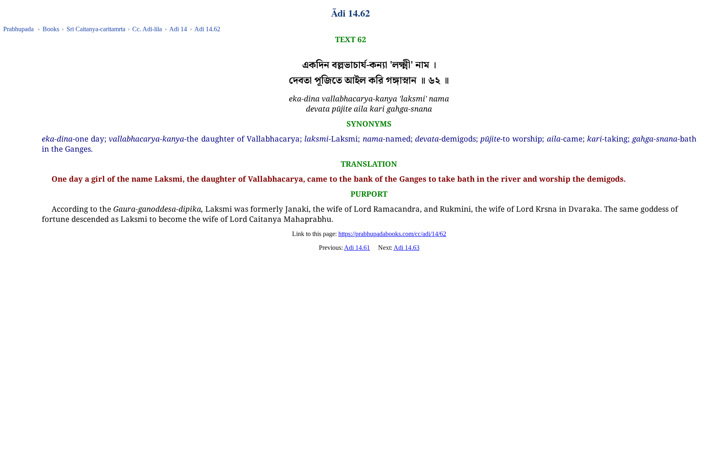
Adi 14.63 (406, 247)
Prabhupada (18, 29)
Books (51, 29)
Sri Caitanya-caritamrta (96, 29)
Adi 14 (178, 29)
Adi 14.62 (207, 29)
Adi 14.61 (357, 247)
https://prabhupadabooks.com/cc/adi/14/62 (392, 233)
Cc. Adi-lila (147, 29)
